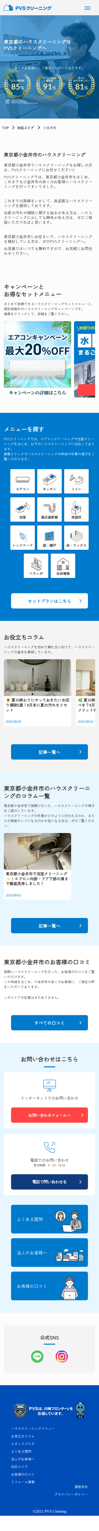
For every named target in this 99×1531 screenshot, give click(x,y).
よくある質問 (21, 1451)
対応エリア (25, 127)
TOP (5, 127)
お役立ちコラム (23, 1436)
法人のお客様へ (23, 1459)
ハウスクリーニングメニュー (33, 1428)
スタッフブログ (23, 1443)
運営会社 (81, 1486)
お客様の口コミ (23, 1474)
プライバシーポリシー (71, 1494)
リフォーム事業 (23, 1481)
